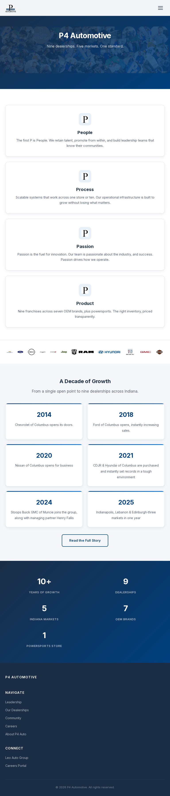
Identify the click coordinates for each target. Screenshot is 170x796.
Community (13, 718)
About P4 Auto (15, 734)
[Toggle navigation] (160, 8)
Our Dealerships (17, 710)
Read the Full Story (85, 540)
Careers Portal (15, 766)
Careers (11, 726)
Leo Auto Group (16, 758)
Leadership (13, 702)
